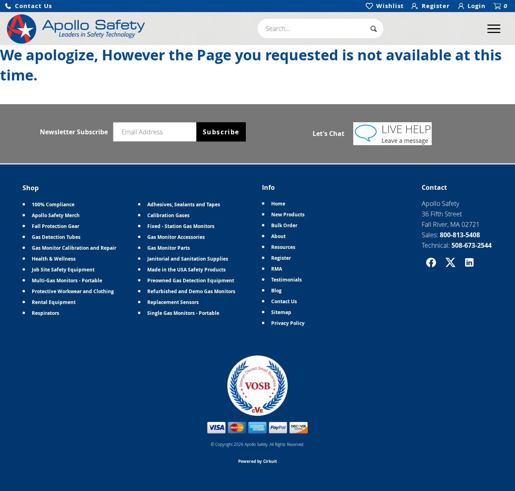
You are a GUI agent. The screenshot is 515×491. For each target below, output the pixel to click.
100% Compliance (53, 204)
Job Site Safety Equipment (63, 269)
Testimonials (286, 279)
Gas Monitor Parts (168, 247)
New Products (288, 214)
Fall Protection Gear (55, 226)
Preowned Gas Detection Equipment (190, 280)
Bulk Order (284, 225)
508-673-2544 (471, 245)
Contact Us (284, 301)
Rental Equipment (54, 302)
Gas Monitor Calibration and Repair (74, 247)
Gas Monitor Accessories (176, 237)
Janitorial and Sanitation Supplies (187, 258)
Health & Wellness (54, 258)
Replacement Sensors (173, 302)
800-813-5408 (460, 234)
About (278, 236)
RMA (276, 268)
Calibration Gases (168, 215)
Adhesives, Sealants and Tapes (183, 204)
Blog (276, 290)
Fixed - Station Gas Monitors (180, 226)
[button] (28, 6)
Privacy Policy (288, 323)
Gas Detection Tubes (56, 237)
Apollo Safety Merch (56, 215)
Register (281, 258)
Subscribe (221, 131)
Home (278, 203)
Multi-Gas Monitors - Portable (67, 280)
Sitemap (281, 312)
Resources (283, 247)
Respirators (45, 313)
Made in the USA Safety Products (186, 269)
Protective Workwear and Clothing (73, 291)
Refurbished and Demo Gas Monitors (191, 291)
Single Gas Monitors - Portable (183, 313)
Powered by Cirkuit (257, 461)
